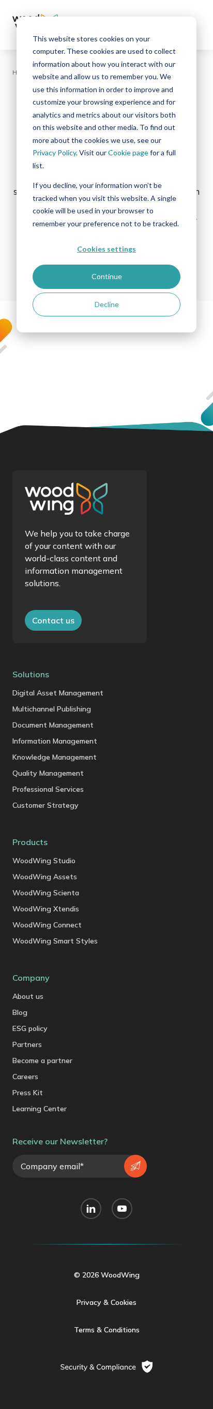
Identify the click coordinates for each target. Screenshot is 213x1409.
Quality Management (48, 773)
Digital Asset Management (57, 693)
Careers (25, 1076)
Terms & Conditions (107, 1329)
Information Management (54, 741)
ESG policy (30, 1028)
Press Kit (27, 1092)
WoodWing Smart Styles (55, 941)
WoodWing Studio (43, 860)
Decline (107, 304)
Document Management (53, 725)
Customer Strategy (45, 805)
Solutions (30, 674)
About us (27, 996)
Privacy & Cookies (106, 1302)
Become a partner (42, 1060)
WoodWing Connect (47, 924)
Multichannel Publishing (51, 709)
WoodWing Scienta (45, 892)
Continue (107, 276)
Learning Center (39, 1108)
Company (31, 977)
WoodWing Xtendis (45, 908)
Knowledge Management (54, 757)
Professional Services (48, 789)
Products (30, 842)
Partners (27, 1044)
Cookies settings (106, 248)
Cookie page (128, 152)
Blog (19, 1012)
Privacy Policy (54, 152)
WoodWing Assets (44, 876)
